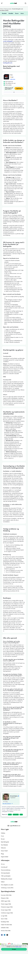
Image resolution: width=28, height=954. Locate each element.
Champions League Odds (7, 907)
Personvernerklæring (5, 870)
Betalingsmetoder (7, 9)
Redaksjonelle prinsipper (6, 879)
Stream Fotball (4, 851)
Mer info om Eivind (7, 803)
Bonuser (3, 839)
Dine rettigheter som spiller (7, 885)
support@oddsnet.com (15, 825)
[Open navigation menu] (2, 3)
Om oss (2, 864)
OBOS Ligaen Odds (5, 901)
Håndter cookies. (18, 946)
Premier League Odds (6, 904)
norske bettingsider (8, 41)
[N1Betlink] (7, 76)
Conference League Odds (7, 913)
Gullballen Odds (5, 927)
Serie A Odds (4, 919)
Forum (2, 836)
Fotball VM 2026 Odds (6, 924)
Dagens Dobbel (4, 856)
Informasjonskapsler (5, 873)
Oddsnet (1, 9)
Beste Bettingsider (5, 842)
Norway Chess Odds (5, 930)
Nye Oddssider (4, 845)
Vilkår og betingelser (6, 876)
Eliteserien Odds (4, 898)
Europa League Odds (6, 910)
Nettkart (3, 882)
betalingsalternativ (7, 63)
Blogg (2, 854)
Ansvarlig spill (4, 867)
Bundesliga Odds (5, 921)
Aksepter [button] (14, 949)
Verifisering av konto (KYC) (7, 888)
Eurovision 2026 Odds (6, 895)
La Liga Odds (4, 916)
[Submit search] (25, 3)
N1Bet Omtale (12, 79)
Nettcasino (3, 848)
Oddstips (3, 833)
